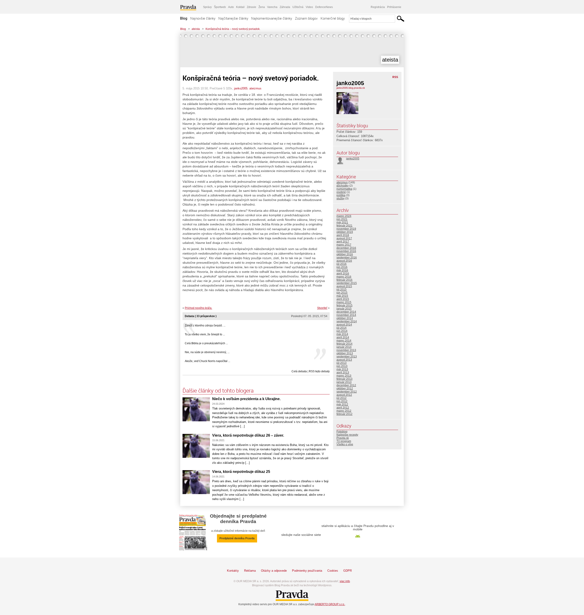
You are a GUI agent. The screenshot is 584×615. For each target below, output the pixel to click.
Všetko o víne (344, 444)
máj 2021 (342, 222)
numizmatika (344, 188)
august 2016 (344, 260)
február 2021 (344, 225)
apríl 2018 (342, 235)
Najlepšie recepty (347, 434)
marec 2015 (343, 302)
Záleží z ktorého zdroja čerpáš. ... (205, 325)
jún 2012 (341, 401)
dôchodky (342, 185)
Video (309, 7)
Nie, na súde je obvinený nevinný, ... (207, 352)
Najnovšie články (202, 18)
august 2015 (344, 286)
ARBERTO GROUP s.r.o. (330, 604)
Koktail (240, 7)
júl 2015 (341, 289)
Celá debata (299, 371)
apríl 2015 (342, 299)
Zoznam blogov (306, 18)
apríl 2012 (342, 407)
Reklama (250, 570)
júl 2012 (341, 398)
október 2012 (344, 388)
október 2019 (344, 232)
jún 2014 (341, 331)
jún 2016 (341, 267)
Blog (183, 18)
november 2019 (346, 228)
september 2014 (346, 321)
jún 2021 (341, 219)
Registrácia (378, 7)
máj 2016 (342, 270)
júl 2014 (341, 327)
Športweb (220, 7)
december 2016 (346, 248)
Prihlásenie (394, 7)
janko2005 (241, 88)
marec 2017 (343, 244)
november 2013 (346, 350)
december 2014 (346, 311)
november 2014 (346, 315)
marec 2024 (343, 216)
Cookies (332, 570)
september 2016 (346, 257)
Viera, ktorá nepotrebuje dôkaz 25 (241, 472)
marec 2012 (343, 410)
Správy (207, 7)
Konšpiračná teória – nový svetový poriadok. (233, 29)
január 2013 (344, 382)
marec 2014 (343, 340)
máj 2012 (342, 404)
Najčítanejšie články (233, 18)
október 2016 (344, 254)
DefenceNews (324, 7)
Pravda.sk (342, 438)
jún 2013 (341, 366)
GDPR (347, 570)
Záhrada (285, 7)
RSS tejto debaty (319, 371)
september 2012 (346, 391)
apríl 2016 (342, 273)
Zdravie (251, 7)
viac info (345, 581)
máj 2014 (342, 334)
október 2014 (344, 318)
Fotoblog (341, 431)
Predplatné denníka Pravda (237, 538)
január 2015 (344, 308)
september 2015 (346, 283)
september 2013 (346, 356)
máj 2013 (342, 369)
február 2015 (344, 305)
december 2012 (346, 385)
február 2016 (344, 279)
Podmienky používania (307, 570)
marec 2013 (343, 375)
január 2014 (344, 347)
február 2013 (344, 378)
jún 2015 (341, 292)
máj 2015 (342, 295)
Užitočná (297, 7)
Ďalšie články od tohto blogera (218, 390)
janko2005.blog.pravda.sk (350, 87)
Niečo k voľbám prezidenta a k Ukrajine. (246, 399)
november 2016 (346, 251)
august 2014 (344, 324)
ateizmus (255, 88)
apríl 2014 (342, 337)
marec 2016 (343, 276)
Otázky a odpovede (274, 570)
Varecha (272, 7)
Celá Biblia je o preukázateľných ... (206, 343)
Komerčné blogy (333, 18)
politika (340, 195)
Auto (231, 7)
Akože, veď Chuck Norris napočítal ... (207, 361)
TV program (343, 441)
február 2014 (344, 343)
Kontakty (233, 570)
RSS (395, 77)
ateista (196, 29)
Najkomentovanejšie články (271, 18)
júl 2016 (341, 264)
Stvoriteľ (322, 308)
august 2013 (344, 359)
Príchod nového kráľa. (198, 308)
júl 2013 (341, 363)
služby (340, 198)
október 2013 (344, 353)
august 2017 (344, 238)
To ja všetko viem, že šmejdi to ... (205, 334)
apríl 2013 (342, 372)
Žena (261, 7)
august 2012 (344, 394)
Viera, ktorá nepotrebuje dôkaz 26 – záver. (248, 435)
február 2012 (344, 414)
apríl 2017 (342, 241)
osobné (341, 192)
